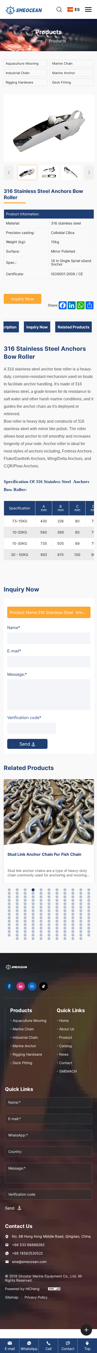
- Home (63, 1020)
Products (57, 41)
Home (37, 41)
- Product (64, 1037)
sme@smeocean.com (29, 1261)
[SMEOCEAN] (16, 966)
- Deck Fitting (21, 1062)
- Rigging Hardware (26, 1054)
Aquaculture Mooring (22, 63)
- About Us (65, 1029)
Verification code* (24, 717)
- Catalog (64, 1045)
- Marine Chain (22, 1029)
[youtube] (32, 986)
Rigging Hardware (19, 82)
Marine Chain (62, 63)
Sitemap (11, 1297)
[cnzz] (54, 1291)
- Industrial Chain (24, 1037)
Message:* (17, 674)
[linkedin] (20, 986)
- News (62, 1054)
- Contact (64, 1062)
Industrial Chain (18, 73)
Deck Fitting (61, 82)
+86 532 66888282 (28, 1244)
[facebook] (9, 986)
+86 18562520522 (27, 1253)
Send (25, 744)
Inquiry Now (22, 299)
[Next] (89, 172)
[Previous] (9, 172)
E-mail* (14, 651)
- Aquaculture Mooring (28, 1020)
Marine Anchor (63, 73)
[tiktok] (43, 986)
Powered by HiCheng (22, 1289)
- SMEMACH (67, 1071)
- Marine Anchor (23, 1045)
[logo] (23, 9)
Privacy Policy (36, 1297)
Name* (13, 627)
